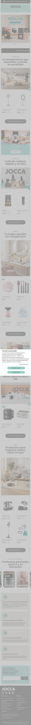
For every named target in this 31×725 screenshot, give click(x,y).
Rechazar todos (16, 368)
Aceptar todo (16, 372)
